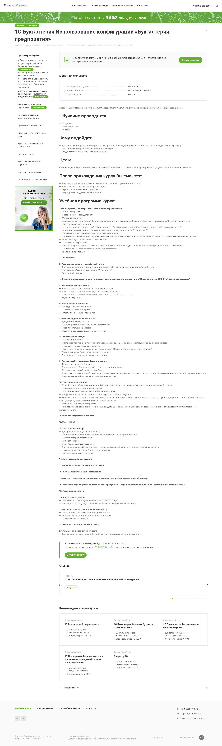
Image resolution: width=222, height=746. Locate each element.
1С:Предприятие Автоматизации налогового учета (33, 74)
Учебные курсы (23, 708)
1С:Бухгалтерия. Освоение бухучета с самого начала (30, 66)
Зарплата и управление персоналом (31, 106)
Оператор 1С (121, 656)
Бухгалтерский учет (28, 55)
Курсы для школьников (29, 172)
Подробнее (72, 588)
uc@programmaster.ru (191, 713)
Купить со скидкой (27, 25)
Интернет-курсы (26, 154)
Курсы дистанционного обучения (29, 163)
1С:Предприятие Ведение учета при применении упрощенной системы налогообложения (84, 659)
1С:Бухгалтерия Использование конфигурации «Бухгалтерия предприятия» (33, 94)
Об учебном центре (69, 708)
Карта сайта (158, 737)
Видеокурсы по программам (32, 179)
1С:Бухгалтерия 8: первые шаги (82, 624)
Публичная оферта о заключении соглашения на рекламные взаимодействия (102, 739)
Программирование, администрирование (28, 116)
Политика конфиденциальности (82, 736)
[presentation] (59, 587)
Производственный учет (30, 125)
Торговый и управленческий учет (32, 134)
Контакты (91, 708)
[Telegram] (23, 718)
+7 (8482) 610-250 (200, 6)
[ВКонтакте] (17, 718)
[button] (172, 598)
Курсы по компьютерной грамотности (30, 145)
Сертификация (45, 708)
